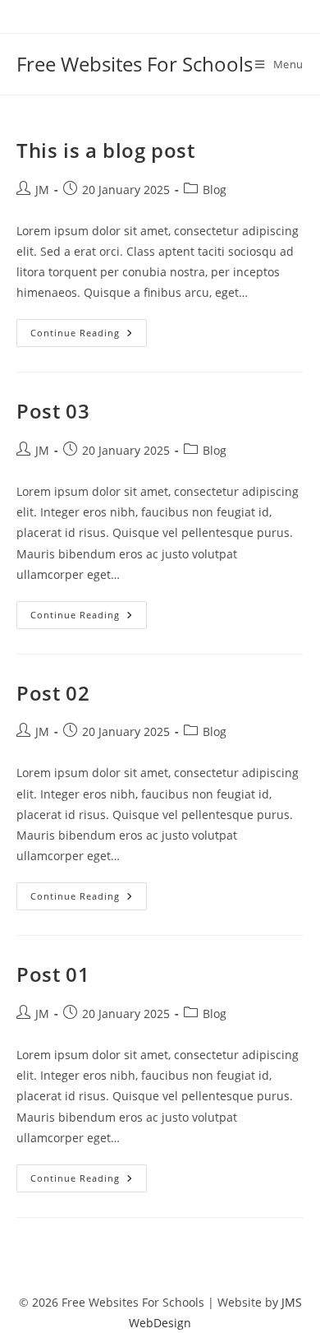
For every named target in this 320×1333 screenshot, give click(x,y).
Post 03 (52, 410)
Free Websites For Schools (134, 63)
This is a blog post (105, 150)
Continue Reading (88, 336)
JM (42, 189)
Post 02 (52, 692)
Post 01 (52, 974)
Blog (214, 189)
